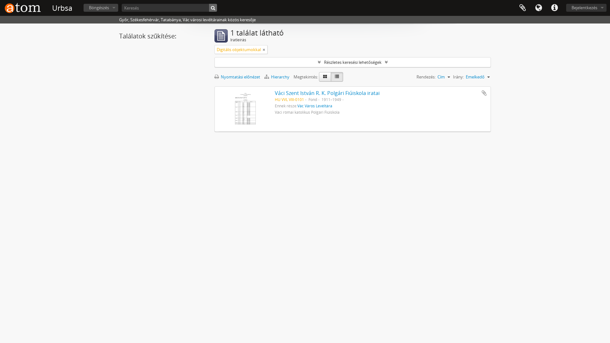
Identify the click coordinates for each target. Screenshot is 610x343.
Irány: (458, 77)
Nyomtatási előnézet (240, 77)
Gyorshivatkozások (554, 8)
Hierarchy (280, 77)
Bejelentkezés (584, 7)
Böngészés (99, 7)
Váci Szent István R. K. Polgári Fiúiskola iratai (327, 93)
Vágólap (523, 8)
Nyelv (538, 8)
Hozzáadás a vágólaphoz (484, 93)
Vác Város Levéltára (314, 105)
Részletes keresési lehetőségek (353, 62)
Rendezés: (426, 77)
